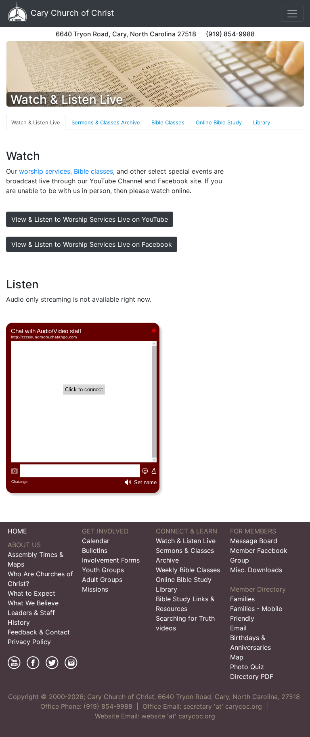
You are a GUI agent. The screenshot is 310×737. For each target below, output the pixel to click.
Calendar (95, 541)
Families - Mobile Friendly (256, 613)
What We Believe (33, 603)
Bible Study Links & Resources (185, 604)
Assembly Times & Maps (35, 559)
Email (238, 628)
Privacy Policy (29, 642)
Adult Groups (102, 579)
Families (242, 599)
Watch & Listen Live (35, 122)
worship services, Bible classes (66, 171)
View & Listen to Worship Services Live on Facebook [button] (91, 244)
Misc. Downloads (256, 570)
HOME (17, 531)
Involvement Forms (111, 560)
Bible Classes (167, 122)
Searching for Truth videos (185, 623)
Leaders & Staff (31, 613)
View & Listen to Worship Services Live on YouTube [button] (89, 219)
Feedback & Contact (39, 632)
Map (236, 657)
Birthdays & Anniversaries (250, 642)
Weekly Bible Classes (188, 570)
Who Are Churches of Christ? (40, 579)
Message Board (253, 541)
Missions (95, 589)
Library (261, 122)
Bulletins (94, 550)
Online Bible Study (219, 122)
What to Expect (31, 593)
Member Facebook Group (258, 555)
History (19, 622)
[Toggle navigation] (292, 14)
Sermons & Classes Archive (105, 122)
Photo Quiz (247, 667)
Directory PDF (251, 676)
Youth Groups (103, 570)
